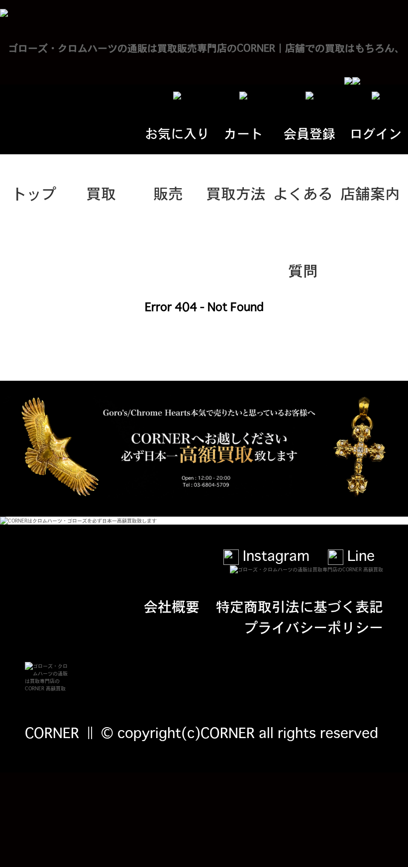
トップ (33, 193)
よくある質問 (303, 206)
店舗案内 (370, 193)
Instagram (274, 554)
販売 (168, 193)
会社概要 (172, 605)
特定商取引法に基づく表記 (299, 605)
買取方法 (236, 193)
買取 (101, 193)
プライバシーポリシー (313, 626)
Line (359, 554)
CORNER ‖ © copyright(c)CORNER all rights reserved (201, 732)
